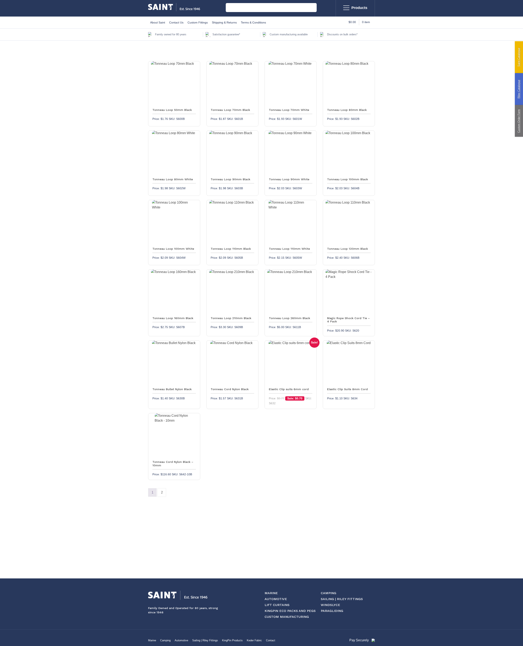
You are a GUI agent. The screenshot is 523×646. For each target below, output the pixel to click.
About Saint (157, 22)
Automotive (181, 640)
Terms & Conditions (253, 22)
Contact (270, 640)
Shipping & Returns (224, 22)
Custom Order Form (518, 121)
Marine (152, 640)
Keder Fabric (254, 640)
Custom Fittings (198, 22)
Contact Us (176, 22)
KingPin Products (232, 640)
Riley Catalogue (518, 89)
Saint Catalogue (518, 57)
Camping (165, 640)
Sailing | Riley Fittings (205, 640)
